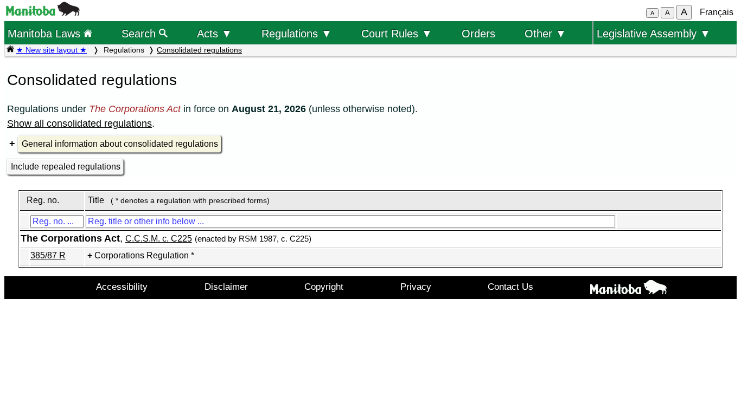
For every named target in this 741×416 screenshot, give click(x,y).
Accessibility (122, 286)
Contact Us (510, 286)
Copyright (323, 286)
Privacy (415, 286)
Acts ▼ (214, 33)
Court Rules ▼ (396, 33)
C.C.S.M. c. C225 (158, 238)
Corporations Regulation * (144, 255)
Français (716, 12)
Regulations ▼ (296, 33)
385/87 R (48, 255)
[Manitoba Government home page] (628, 289)
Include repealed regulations (65, 166)
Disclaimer (226, 286)
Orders (478, 33)
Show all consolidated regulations (79, 123)
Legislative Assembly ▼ (654, 33)
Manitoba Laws (46, 33)
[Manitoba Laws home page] (10, 50)
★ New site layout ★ (51, 50)
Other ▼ (545, 33)
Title (96, 200)
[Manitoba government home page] (43, 12)
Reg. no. (43, 200)
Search (140, 33)
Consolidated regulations (199, 50)
